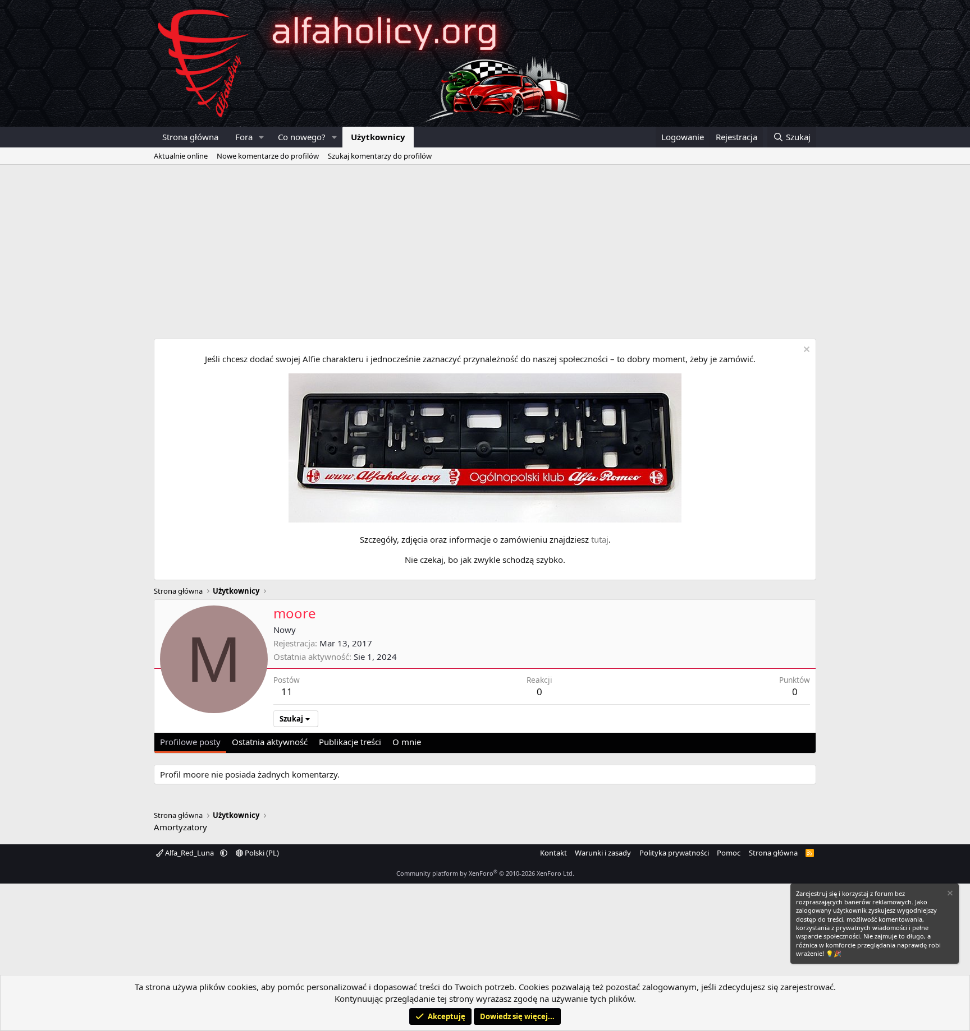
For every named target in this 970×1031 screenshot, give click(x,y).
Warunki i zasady (603, 853)
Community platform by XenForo (485, 873)
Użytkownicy (378, 136)
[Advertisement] (485, 248)
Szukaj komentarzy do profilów (380, 156)
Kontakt (553, 853)
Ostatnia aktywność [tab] (270, 741)
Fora (244, 136)
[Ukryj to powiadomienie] (805, 351)
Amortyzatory (180, 827)
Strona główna (190, 136)
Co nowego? (302, 136)
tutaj (599, 539)
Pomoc (728, 853)
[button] (261, 137)
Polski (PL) (261, 853)
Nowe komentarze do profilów (268, 156)
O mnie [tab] (406, 741)
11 (286, 691)
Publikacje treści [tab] (350, 741)
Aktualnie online (181, 156)
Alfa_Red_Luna (189, 853)
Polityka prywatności (674, 853)
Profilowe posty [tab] (190, 741)
